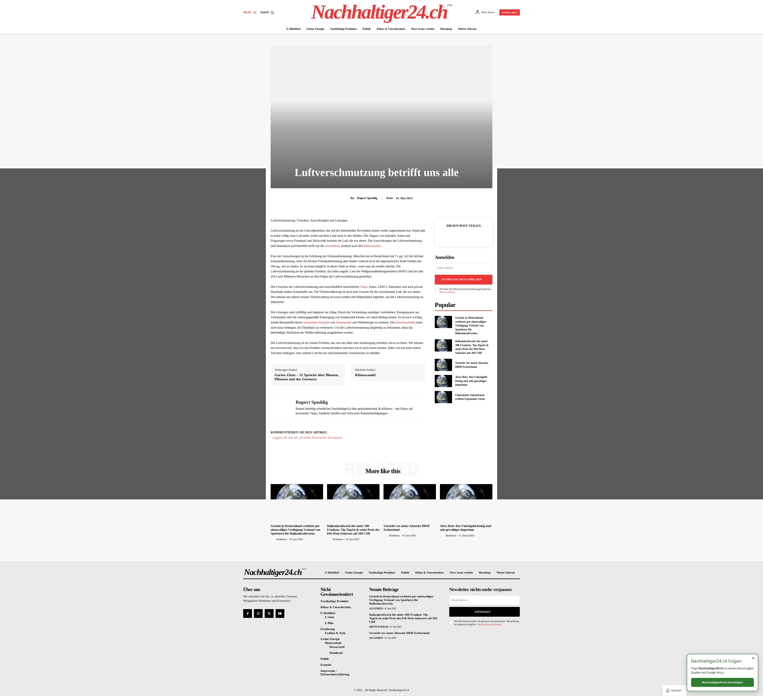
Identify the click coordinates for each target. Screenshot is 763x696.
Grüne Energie (378, 626)
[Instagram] (258, 613)
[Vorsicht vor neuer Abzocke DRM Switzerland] (443, 365)
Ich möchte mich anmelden (462, 279)
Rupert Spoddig (367, 198)
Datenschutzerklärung (489, 624)
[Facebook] (450, 236)
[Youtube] (280, 613)
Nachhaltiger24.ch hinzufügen (722, 682)
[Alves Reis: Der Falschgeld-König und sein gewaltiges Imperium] (443, 381)
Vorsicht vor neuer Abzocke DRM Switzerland (399, 633)
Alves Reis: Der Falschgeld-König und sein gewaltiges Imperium (471, 381)
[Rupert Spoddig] (280, 407)
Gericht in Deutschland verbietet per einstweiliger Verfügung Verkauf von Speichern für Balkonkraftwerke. (470, 325)
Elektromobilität (405, 322)
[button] (267, 12)
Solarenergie (343, 322)
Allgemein (376, 608)
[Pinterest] (468, 236)
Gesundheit (332, 246)
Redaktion (281, 539)
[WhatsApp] (477, 236)
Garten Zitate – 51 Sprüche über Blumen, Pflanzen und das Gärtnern (307, 377)
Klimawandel (372, 246)
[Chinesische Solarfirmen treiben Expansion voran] (443, 397)
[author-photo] (273, 539)
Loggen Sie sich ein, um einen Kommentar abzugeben (307, 437)
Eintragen (482, 611)
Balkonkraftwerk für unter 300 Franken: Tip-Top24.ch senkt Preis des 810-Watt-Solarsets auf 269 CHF (353, 529)
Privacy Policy (447, 291)
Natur (363, 286)
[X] (459, 236)
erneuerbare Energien (316, 322)
